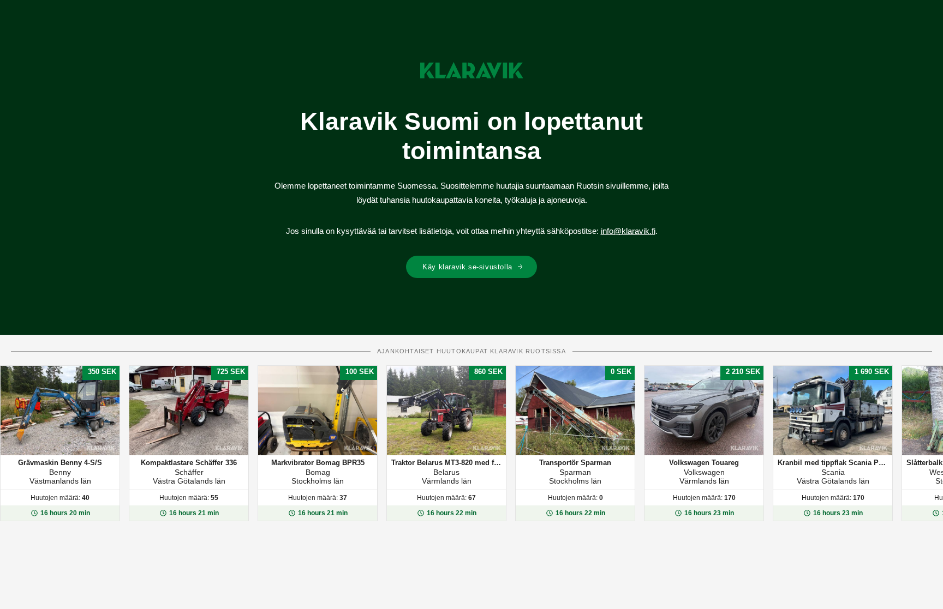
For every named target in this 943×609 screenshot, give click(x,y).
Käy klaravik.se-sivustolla (467, 267)
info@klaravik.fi (628, 231)
